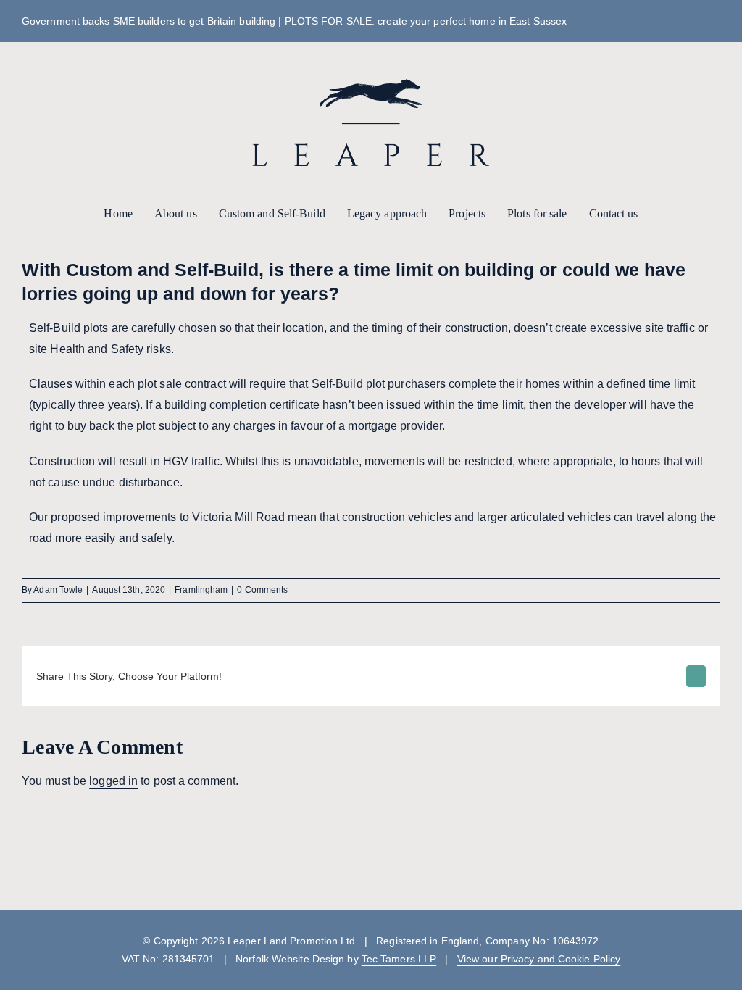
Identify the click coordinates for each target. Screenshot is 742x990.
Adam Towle (58, 590)
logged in (113, 781)
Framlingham (201, 590)
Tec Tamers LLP (399, 959)
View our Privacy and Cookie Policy (538, 959)
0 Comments (262, 590)
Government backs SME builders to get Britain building (148, 21)
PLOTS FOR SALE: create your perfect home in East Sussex (426, 21)
